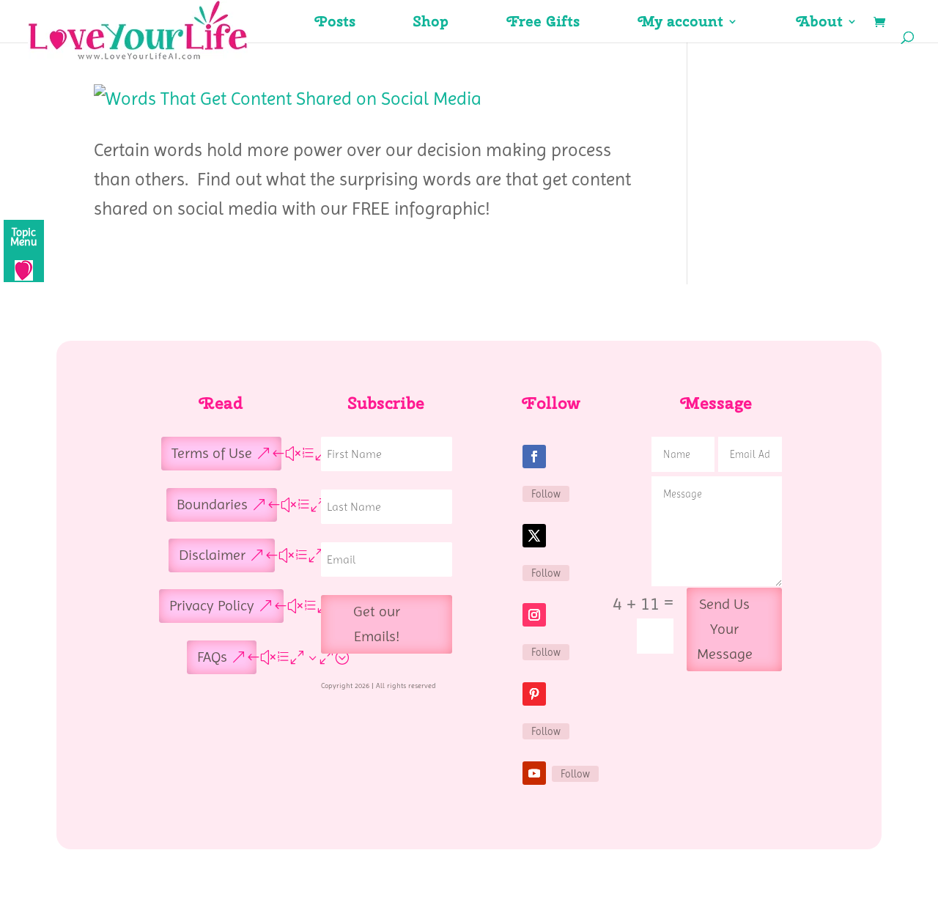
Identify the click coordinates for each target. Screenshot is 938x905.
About (820, 23)
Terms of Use (211, 453)
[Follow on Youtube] (534, 773)
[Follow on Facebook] (534, 456)
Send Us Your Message (725, 629)
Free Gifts (543, 23)
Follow (546, 494)
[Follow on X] (534, 535)
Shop (431, 23)
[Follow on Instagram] (534, 615)
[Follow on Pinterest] (534, 694)
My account (680, 23)
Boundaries (212, 504)
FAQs (212, 657)
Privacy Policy (211, 605)
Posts (335, 23)
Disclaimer (212, 555)
